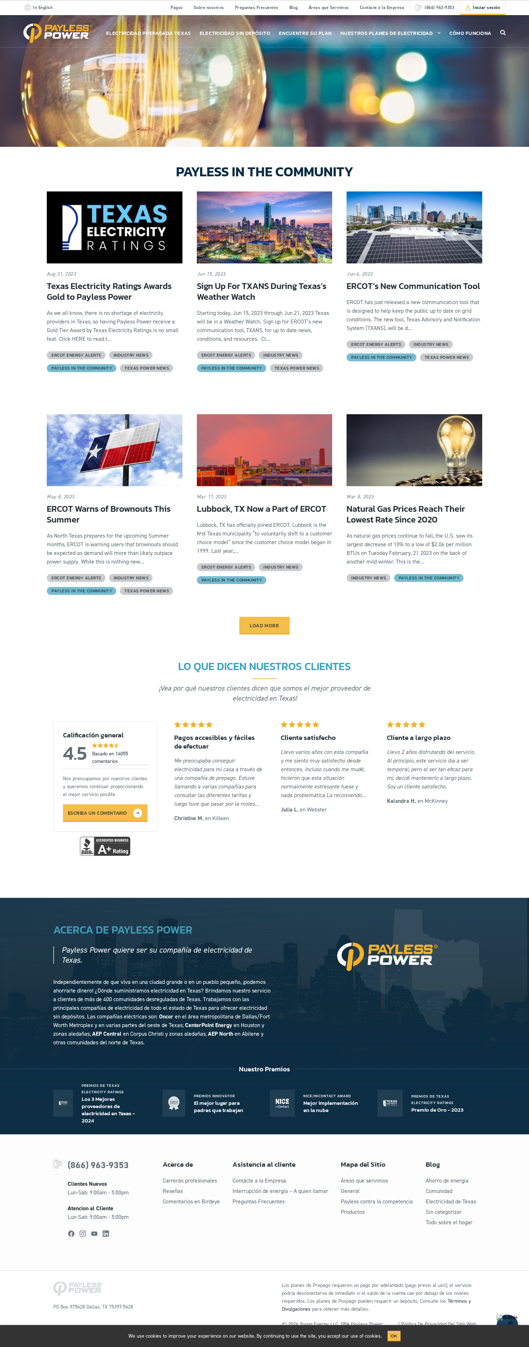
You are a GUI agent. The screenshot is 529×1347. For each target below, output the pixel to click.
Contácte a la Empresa (382, 7)
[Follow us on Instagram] (82, 1233)
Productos (353, 1212)
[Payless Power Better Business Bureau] (105, 845)
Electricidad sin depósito (235, 33)
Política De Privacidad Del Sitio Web (438, 1324)
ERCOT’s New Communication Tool (413, 286)
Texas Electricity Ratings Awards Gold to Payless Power (109, 291)
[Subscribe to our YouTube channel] (94, 1233)
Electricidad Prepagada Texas (148, 33)
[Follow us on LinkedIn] (105, 1233)
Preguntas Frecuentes (257, 7)
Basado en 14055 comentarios (110, 757)
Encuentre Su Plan (305, 33)
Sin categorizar (444, 1212)
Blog (293, 7)
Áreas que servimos (364, 1180)
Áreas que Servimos (329, 7)
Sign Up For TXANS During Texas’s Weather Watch (261, 291)
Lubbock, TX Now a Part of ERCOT (261, 508)
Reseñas (173, 1191)
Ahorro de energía (447, 1180)
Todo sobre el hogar (449, 1222)
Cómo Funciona (470, 33)
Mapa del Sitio (363, 1164)
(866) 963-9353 (98, 1165)
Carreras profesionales (190, 1180)
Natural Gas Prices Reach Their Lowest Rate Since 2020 (406, 514)
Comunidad (439, 1191)
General (350, 1191)
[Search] (503, 32)
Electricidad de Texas (451, 1201)
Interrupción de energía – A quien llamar (280, 1191)
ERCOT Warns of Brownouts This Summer (109, 514)
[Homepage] (57, 33)
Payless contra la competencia (377, 1201)
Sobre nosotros (209, 7)
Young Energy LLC (319, 1324)
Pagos (177, 7)
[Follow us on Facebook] (71, 1233)
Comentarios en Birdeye (191, 1201)
